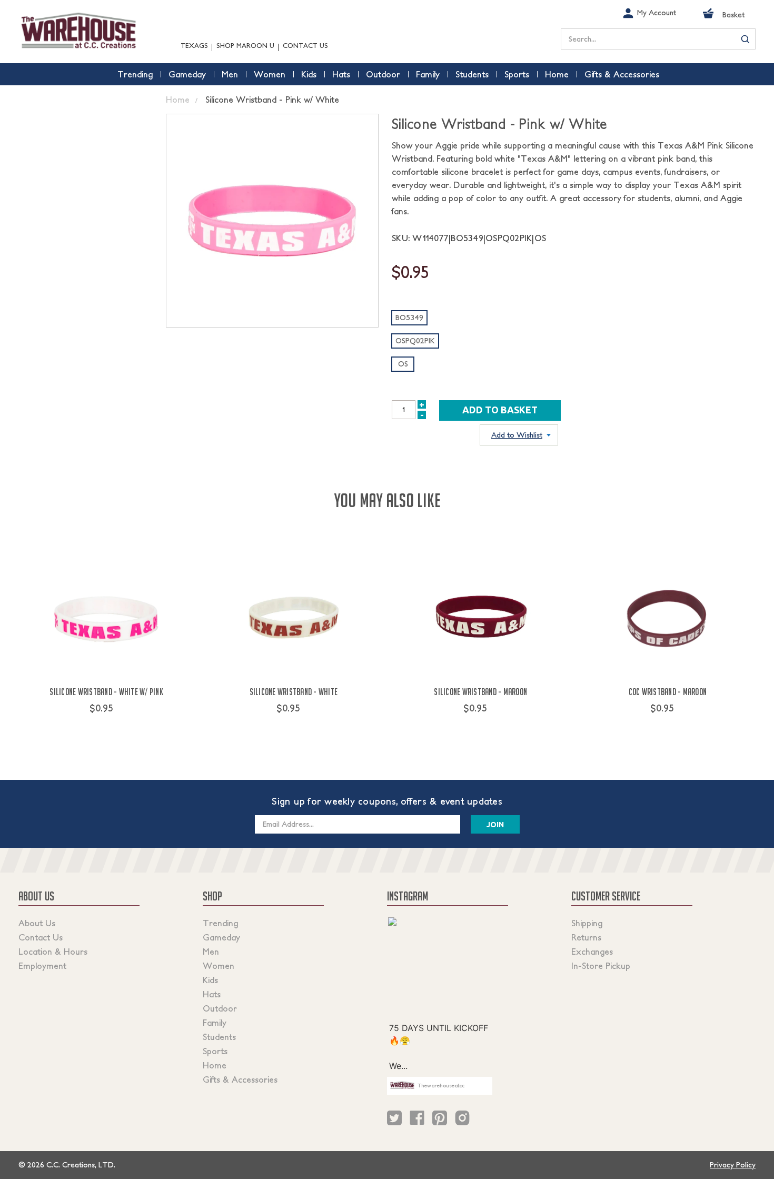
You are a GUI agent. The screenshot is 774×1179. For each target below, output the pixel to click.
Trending (220, 923)
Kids (210, 980)
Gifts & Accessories (240, 1079)
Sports (215, 1051)
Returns (586, 937)
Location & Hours (52, 951)
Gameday (221, 937)
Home (214, 1065)
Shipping (586, 923)
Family (214, 1022)
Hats (212, 994)
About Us (36, 923)
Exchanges (592, 951)
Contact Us (305, 45)
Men (211, 951)
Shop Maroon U (245, 45)
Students (219, 1037)
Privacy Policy (733, 1165)
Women (218, 965)
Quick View (106, 728)
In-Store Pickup (600, 965)
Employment (42, 965)
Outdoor (220, 1008)
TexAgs (194, 45)
